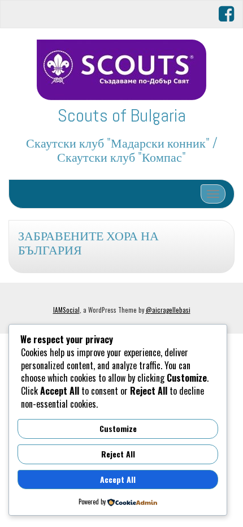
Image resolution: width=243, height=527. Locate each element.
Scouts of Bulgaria (122, 115)
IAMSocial (66, 309)
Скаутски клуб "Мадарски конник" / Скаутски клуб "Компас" (122, 150)
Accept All (118, 479)
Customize (118, 428)
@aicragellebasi (168, 309)
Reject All (118, 454)
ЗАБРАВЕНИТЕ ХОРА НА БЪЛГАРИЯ (88, 243)
